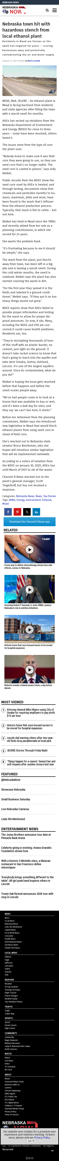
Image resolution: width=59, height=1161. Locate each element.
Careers (8, 1088)
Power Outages (11, 996)
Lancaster (9, 966)
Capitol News (10, 930)
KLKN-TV (14, 10)
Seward (8, 972)
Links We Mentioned (13, 819)
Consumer (9, 936)
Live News (9, 1061)
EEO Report (9, 1100)
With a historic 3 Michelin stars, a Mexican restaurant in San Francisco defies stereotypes (26, 864)
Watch (7, 1058)
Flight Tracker (10, 993)
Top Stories (49, 496)
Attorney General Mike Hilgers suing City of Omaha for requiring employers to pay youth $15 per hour (31, 712)
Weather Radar (11, 999)
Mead (5, 503)
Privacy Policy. (42, 1137)
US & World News (12, 933)
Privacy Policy (10, 1112)
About (7, 1079)
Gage (7, 960)
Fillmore (8, 957)
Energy (21, 499)
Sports (7, 1022)
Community (9, 1037)
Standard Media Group (14, 1109)
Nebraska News (25, 496)
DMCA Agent (10, 1094)
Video (7, 1064)
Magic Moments (11, 1040)
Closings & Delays (12, 990)
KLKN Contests (11, 1049)
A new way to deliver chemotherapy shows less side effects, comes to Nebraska (28, 566)
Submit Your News (12, 948)
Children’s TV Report (13, 1106)
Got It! (31, 1140)
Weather (8, 984)
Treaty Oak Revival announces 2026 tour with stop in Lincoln (27, 895)
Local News (9, 921)
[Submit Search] (47, 10)
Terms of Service (12, 1115)
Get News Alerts (11, 945)
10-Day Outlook (11, 987)
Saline (7, 969)
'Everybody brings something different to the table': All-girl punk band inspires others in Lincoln (27, 880)
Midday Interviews (12, 1043)
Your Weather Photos (14, 1002)
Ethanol (46, 499)
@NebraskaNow (10, 780)
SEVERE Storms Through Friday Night (27, 750)
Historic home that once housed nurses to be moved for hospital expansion (30, 727)
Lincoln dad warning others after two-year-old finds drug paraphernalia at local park (30, 739)
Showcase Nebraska (13, 789)
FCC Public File (11, 1097)
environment (33, 499)
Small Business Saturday (15, 799)
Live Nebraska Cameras (15, 809)
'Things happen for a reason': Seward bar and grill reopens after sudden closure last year (31, 763)
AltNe (12, 499)
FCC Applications (12, 1103)
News (39, 496)
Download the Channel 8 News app (29, 521)
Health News (10, 939)
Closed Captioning (12, 1091)
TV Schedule (10, 1067)
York (6, 975)
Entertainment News (13, 942)
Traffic (7, 1011)
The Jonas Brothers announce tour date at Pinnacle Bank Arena (26, 836)
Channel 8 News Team (14, 1082)
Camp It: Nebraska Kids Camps (17, 1046)
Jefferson (9, 963)
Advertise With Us (12, 1085)
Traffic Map (9, 1014)
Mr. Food (8, 1070)
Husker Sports (11, 1025)
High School (10, 1028)
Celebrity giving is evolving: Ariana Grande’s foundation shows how (26, 849)
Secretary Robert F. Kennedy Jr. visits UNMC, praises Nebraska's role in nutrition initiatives (27, 606)
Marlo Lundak (34, 61)
